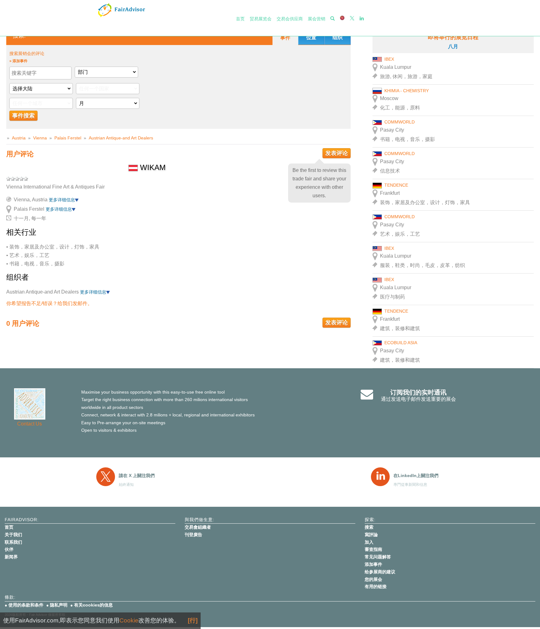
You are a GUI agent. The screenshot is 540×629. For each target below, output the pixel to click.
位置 (311, 37)
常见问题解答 (378, 556)
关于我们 (13, 534)
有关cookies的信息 (93, 604)
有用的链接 (376, 586)
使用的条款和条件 (25, 604)
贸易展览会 (261, 18)
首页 (240, 18)
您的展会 (373, 579)
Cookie (128, 620)
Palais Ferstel (67, 137)
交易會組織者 (198, 527)
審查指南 (373, 549)
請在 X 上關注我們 (137, 475)
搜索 (369, 527)
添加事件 (373, 564)
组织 (337, 37)
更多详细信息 (62, 199)
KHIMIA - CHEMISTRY (406, 90)
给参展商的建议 (380, 571)
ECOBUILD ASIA (400, 342)
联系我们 (13, 542)
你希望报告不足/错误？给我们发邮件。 (49, 303)
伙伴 (9, 549)
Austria (19, 137)
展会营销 (316, 18)
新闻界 (11, 556)
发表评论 (336, 153)
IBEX (389, 59)
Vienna (40, 137)
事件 (285, 37)
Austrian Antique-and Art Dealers (121, 137)
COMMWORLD (399, 121)
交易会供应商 (290, 18)
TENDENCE (396, 185)
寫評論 (371, 534)
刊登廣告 (193, 534)
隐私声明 (59, 604)
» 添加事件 (18, 61)
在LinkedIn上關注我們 (415, 475)
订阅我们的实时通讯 (418, 392)
